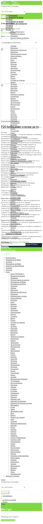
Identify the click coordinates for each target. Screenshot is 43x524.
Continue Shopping (8, 520)
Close (13, 250)
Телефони (16, 121)
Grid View (4, 32)
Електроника (6, 121)
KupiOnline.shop (24, 244)
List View (12, 32)
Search (5, 16)
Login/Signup (6, 250)
